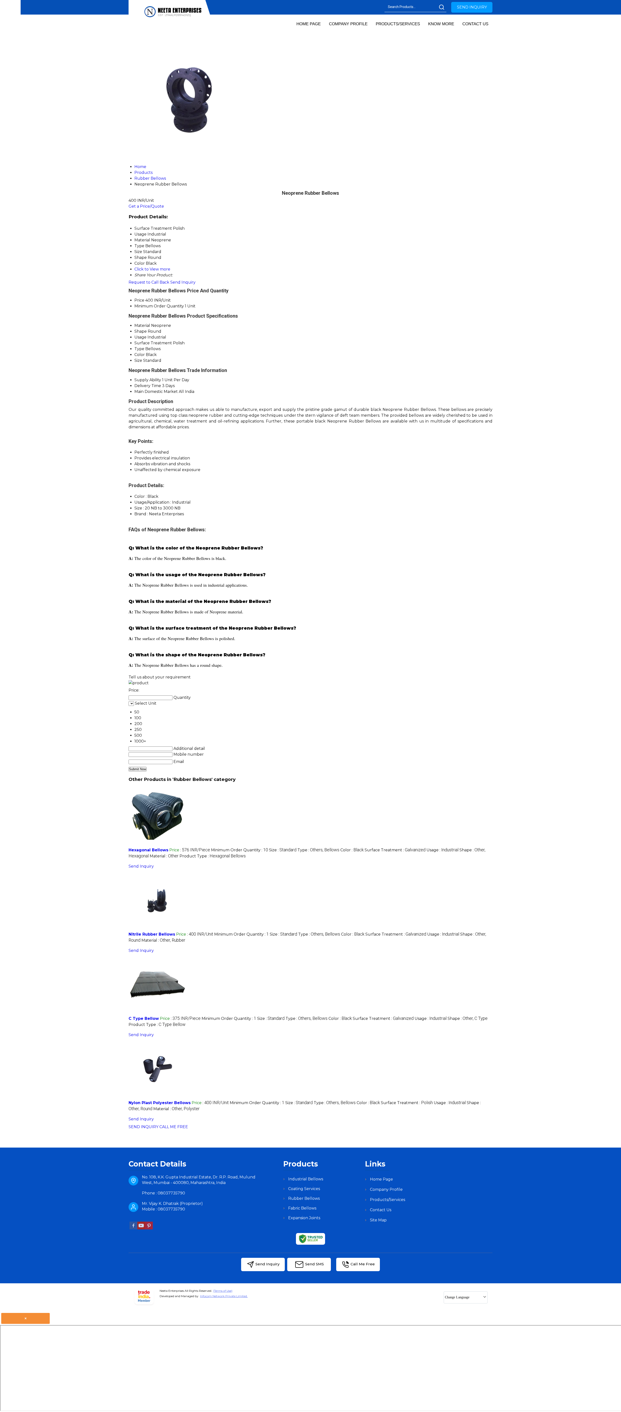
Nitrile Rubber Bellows (152, 934)
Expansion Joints (304, 1218)
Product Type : (213, 856)
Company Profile (348, 24)
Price (139, 300)
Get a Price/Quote (146, 206)
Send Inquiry (472, 7)
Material (142, 325)
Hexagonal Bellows (148, 850)
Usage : (442, 850)
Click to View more (152, 269)
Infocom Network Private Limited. (224, 1296)
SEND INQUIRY (143, 1127)
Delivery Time (147, 385)
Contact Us (475, 24)
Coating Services (304, 1188)
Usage (140, 337)
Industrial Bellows (305, 1179)
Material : (164, 856)
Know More (441, 24)
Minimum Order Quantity (159, 306)
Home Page (308, 24)
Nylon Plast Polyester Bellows (160, 1102)
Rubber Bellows (304, 1198)
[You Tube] (141, 1228)
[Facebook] (133, 1228)
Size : (282, 850)
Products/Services (398, 24)
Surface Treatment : (395, 850)
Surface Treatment (153, 343)
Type (139, 349)
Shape (140, 331)
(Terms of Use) (222, 1291)
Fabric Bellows (302, 1208)
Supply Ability (147, 380)
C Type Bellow (144, 1018)
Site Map (378, 1220)
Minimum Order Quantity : (239, 850)
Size (138, 360)
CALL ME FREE (173, 1127)
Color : (352, 850)
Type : (318, 850)
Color (139, 354)
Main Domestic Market (156, 391)
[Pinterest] (149, 1228)
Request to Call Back (149, 282)
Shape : (468, 1018)
